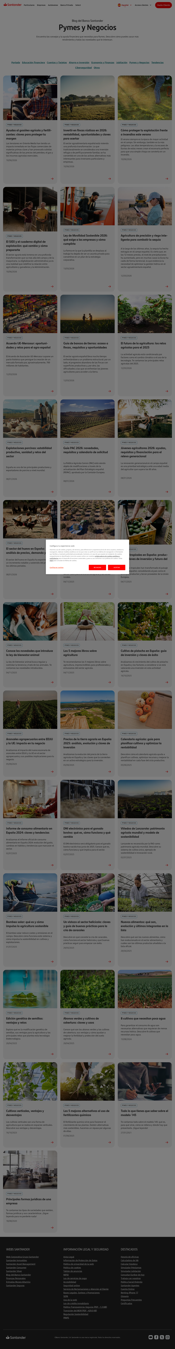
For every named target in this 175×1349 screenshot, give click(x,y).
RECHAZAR (97, 567)
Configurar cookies (56, 567)
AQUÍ (51, 560)
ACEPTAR (117, 567)
